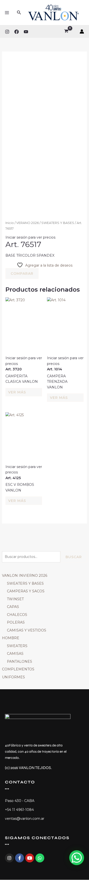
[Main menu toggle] (7, 13)
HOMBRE (10, 638)
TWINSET (15, 599)
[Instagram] (7, 31)
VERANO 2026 (27, 223)
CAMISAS (15, 653)
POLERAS (16, 622)
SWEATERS (17, 646)
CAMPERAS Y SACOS (25, 591)
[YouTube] (26, 31)
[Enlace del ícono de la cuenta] (82, 31)
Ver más (17, 392)
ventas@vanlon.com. (23, 818)
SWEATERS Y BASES (25, 583)
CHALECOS (17, 614)
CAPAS (13, 607)
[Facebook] (16, 31)
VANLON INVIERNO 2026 (24, 575)
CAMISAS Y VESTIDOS (26, 630)
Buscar (74, 557)
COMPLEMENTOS (18, 669)
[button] (19, 12)
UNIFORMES (13, 677)
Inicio (9, 223)
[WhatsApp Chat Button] (76, 857)
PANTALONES (19, 661)
